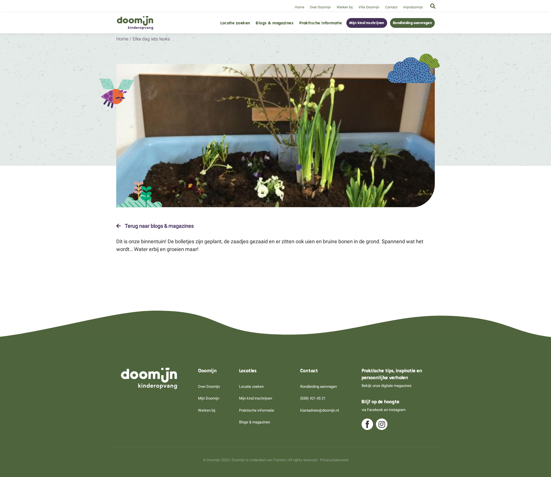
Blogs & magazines (275, 23)
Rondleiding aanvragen (412, 23)
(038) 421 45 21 (312, 398)
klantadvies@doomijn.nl (319, 410)
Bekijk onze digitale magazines (387, 385)
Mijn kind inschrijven (366, 23)
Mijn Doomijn (208, 398)
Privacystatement (334, 460)
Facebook (375, 410)
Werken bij (345, 7)
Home (299, 7)
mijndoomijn (413, 7)
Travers (279, 460)
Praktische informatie (320, 23)
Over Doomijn (320, 7)
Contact (391, 7)
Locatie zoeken (235, 23)
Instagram (397, 410)
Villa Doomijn (368, 7)
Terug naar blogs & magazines (159, 226)
